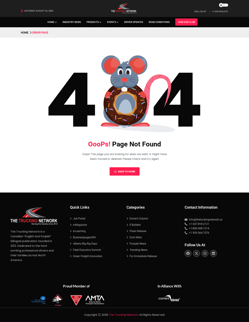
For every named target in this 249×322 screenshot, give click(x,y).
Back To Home (126, 171)
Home (50, 22)
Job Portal (79, 218)
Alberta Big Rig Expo (85, 243)
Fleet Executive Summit (87, 249)
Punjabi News (138, 243)
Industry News (72, 22)
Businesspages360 (84, 237)
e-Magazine (80, 224)
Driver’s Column (139, 218)
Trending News (138, 249)
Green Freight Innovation (87, 256)
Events (111, 22)
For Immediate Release (143, 256)
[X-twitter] (196, 253)
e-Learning (79, 231)
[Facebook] (188, 253)
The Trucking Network (123, 315)
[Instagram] (205, 253)
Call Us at (200, 11)
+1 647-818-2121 (220, 11)
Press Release (138, 231)
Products (93, 22)
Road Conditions (159, 22)
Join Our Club (186, 22)
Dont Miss (136, 237)
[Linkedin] (213, 253)
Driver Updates (133, 22)
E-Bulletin (135, 224)
